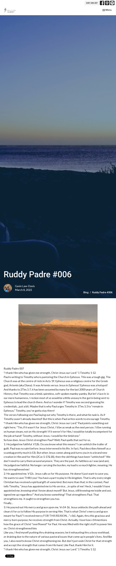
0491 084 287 (92, 3)
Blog (86, 292)
